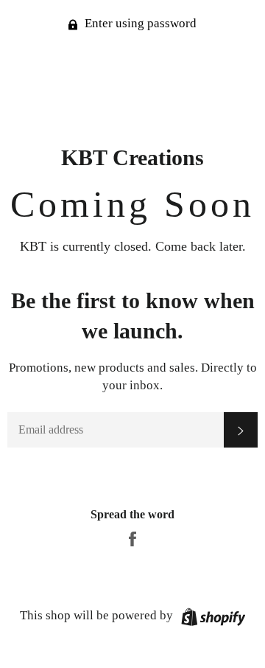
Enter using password (139, 23)
